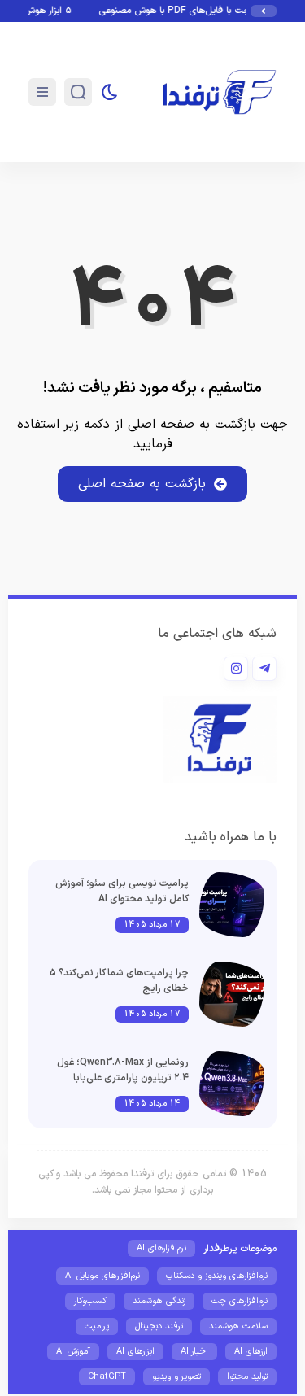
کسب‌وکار (90, 1301)
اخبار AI (194, 1352)
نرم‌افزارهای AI (161, 1248)
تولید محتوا (247, 1377)
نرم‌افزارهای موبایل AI (102, 1276)
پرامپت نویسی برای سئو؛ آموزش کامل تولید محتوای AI (122, 891)
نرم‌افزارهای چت (239, 1301)
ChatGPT (107, 1377)
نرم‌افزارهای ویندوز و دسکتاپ (217, 1276)
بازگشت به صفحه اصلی (142, 484)
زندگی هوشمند (159, 1301)
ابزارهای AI (135, 1352)
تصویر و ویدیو (176, 1377)
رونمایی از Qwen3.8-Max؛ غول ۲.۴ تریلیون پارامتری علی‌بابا (123, 1070)
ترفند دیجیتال (159, 1326)
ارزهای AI (251, 1352)
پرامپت (97, 1326)
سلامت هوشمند (238, 1326)
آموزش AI (73, 1352)
